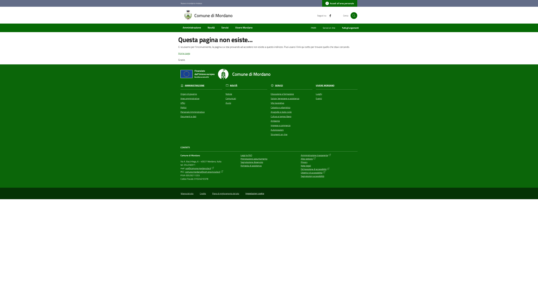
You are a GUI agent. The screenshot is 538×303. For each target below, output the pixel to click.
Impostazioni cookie (254, 193)
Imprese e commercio (280, 125)
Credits (203, 193)
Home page (184, 53)
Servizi (279, 85)
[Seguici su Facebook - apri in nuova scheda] (329, 15)
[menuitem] (191, 28)
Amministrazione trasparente (314, 155)
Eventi (319, 98)
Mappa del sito (187, 193)
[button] (354, 15)
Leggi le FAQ (246, 155)
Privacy (304, 162)
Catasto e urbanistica (280, 107)
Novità (233, 85)
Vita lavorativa (277, 103)
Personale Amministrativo (192, 112)
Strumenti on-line (279, 134)
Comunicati (231, 98)
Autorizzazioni (277, 130)
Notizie (229, 94)
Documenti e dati (188, 116)
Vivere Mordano (325, 85)
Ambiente (275, 121)
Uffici (182, 103)
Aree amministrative (189, 98)
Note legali (306, 165)
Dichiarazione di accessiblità (313, 169)
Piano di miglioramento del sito (225, 193)
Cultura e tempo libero (281, 116)
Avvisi (228, 103)
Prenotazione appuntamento (254, 158)
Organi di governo (188, 94)
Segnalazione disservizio (252, 162)
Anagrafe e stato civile (281, 112)
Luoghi (319, 94)
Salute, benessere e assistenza (285, 98)
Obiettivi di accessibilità (311, 172)
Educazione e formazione (282, 94)
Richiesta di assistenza (251, 165)
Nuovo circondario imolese (191, 3)
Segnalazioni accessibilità (312, 176)
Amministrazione (194, 85)
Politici (183, 107)
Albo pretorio (307, 158)
